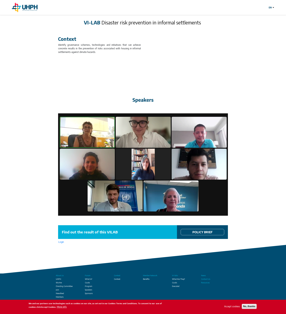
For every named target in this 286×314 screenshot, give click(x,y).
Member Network (150, 275)
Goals (87, 283)
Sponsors (89, 293)
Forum (87, 275)
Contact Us (205, 279)
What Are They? (178, 279)
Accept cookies (232, 306)
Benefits (146, 279)
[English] (271, 7)
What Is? (88, 279)
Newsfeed (60, 293)
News (203, 275)
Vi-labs (175, 275)
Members (59, 297)
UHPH (58, 279)
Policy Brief (202, 232)
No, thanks (249, 306)
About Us (60, 275)
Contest (117, 275)
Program (88, 286)
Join (57, 290)
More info (62, 306)
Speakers (88, 290)
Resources (205, 283)
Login (61, 241)
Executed (175, 286)
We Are (59, 283)
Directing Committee (64, 286)
